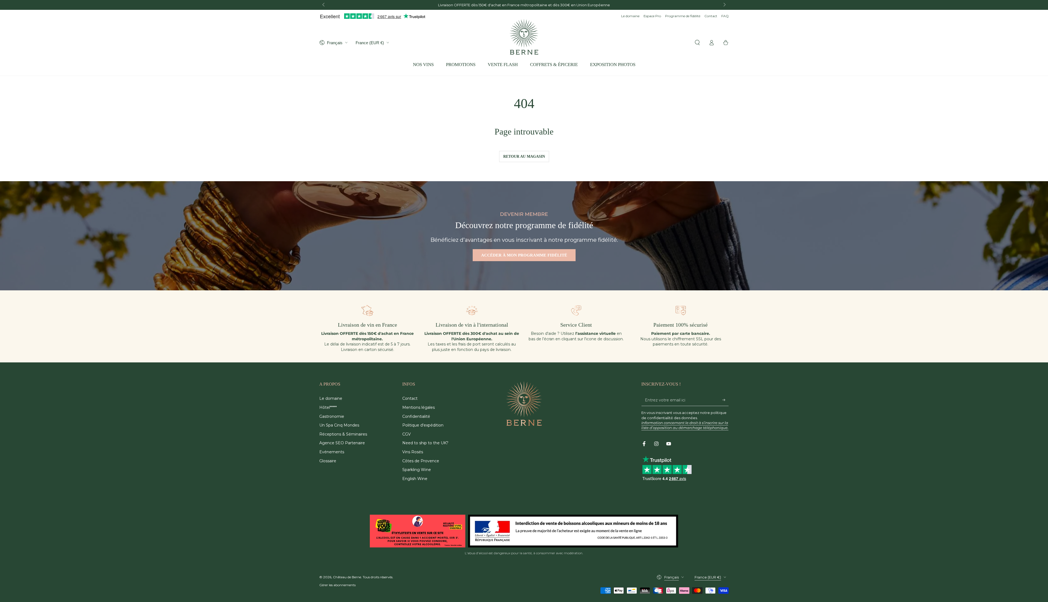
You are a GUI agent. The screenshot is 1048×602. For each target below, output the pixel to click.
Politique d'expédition (422, 425)
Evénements (331, 451)
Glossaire (327, 460)
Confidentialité (416, 416)
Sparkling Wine (416, 469)
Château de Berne (347, 577)
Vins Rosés (412, 451)
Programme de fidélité (682, 16)
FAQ (725, 16)
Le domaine (630, 16)
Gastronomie (331, 416)
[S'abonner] (725, 400)
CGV (406, 434)
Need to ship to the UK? (425, 442)
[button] (697, 43)
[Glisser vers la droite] (724, 5)
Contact (710, 16)
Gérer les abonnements (337, 585)
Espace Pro (652, 16)
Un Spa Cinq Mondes (339, 425)
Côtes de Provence (420, 460)
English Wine (414, 478)
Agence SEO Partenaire (342, 442)
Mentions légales (418, 407)
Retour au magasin (524, 156)
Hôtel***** (328, 407)
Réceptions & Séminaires (343, 434)
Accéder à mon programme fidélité (524, 255)
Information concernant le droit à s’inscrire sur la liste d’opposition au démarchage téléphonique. (684, 425)
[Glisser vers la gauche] (324, 5)
